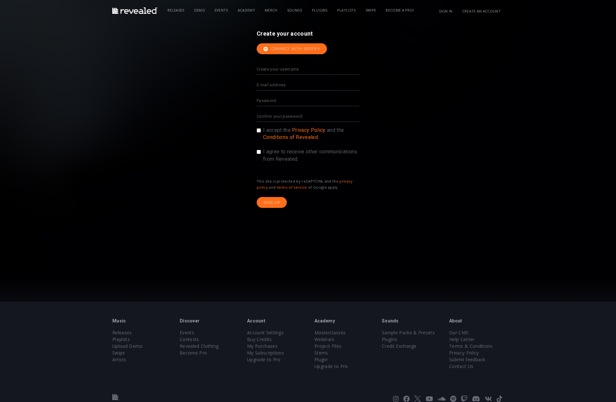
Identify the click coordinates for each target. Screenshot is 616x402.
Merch (271, 10)
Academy (246, 10)
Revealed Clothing (199, 346)
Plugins (320, 10)
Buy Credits (259, 339)
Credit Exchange (399, 346)
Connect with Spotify (295, 49)
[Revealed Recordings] (135, 10)
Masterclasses (330, 332)
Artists (119, 359)
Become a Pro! (400, 10)
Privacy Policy (308, 130)
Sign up (271, 202)
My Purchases (262, 346)
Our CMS (458, 332)
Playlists (346, 10)
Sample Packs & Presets (408, 332)
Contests (189, 339)
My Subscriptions (265, 353)
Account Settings (265, 332)
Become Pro (193, 353)
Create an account (481, 11)
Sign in (445, 11)
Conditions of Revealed (290, 137)
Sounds (294, 10)
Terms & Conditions (471, 346)
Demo (199, 10)
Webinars (324, 339)
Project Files (327, 346)
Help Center (462, 339)
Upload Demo (127, 346)
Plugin (321, 359)
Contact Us (461, 366)
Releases (175, 10)
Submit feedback (467, 359)
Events (221, 10)
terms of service (292, 187)
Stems (321, 353)
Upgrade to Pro (263, 359)
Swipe (370, 10)
